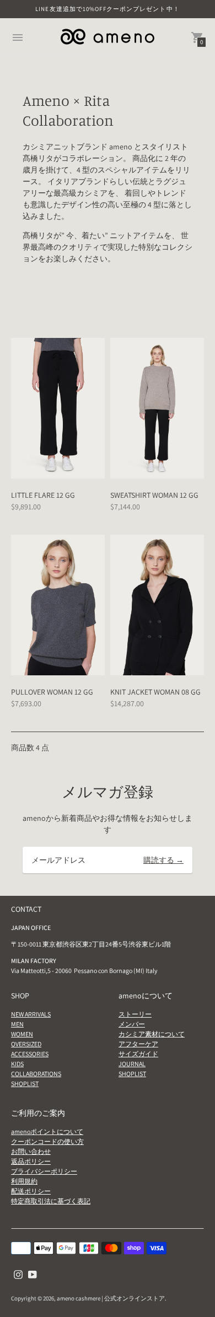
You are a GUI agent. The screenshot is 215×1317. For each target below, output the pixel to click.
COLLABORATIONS (36, 1073)
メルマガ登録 (107, 791)
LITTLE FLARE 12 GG (43, 495)
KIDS (17, 1064)
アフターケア (138, 1044)
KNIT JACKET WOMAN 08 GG (155, 692)
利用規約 (24, 1181)
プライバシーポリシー (44, 1171)
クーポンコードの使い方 (47, 1141)
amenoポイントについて (47, 1131)
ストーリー (135, 1014)
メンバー (132, 1024)
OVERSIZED (26, 1044)
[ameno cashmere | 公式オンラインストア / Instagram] (18, 1274)
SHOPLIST (25, 1083)
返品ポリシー (31, 1161)
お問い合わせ (31, 1151)
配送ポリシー (31, 1191)
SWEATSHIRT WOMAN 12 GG (154, 495)
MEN (17, 1024)
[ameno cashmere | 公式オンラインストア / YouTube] (32, 1274)
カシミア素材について (152, 1034)
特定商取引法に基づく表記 (50, 1201)
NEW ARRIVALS (31, 1014)
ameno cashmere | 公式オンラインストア (111, 1298)
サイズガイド (138, 1054)
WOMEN (22, 1034)
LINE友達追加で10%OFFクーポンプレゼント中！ (107, 9)
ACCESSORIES (30, 1054)
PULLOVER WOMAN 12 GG (52, 692)
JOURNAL (132, 1064)
